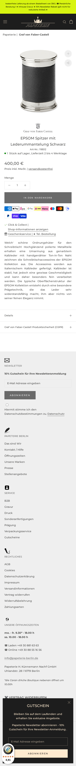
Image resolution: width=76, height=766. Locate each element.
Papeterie (10, 34)
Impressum (12, 582)
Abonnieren (38, 753)
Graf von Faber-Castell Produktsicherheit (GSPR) (33, 327)
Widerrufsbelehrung (18, 600)
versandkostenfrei (40, 169)
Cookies (9, 570)
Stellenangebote (15, 474)
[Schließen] (69, 702)
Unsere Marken (14, 462)
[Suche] (64, 21)
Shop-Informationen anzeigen (28, 229)
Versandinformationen (19, 588)
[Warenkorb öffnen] (71, 21)
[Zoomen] (68, 53)
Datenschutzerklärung (19, 576)
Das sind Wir (12, 443)
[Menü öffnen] (5, 21)
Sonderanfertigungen (19, 519)
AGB (7, 564)
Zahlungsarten (14, 607)
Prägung (10, 525)
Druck (8, 513)
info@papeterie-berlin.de (21, 658)
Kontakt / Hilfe (14, 449)
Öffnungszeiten (14, 455)
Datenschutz (55, 413)
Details (8, 315)
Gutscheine (12, 537)
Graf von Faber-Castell (34, 34)
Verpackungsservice (17, 531)
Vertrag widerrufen (17, 594)
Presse (8, 468)
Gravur (8, 507)
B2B (7, 500)
